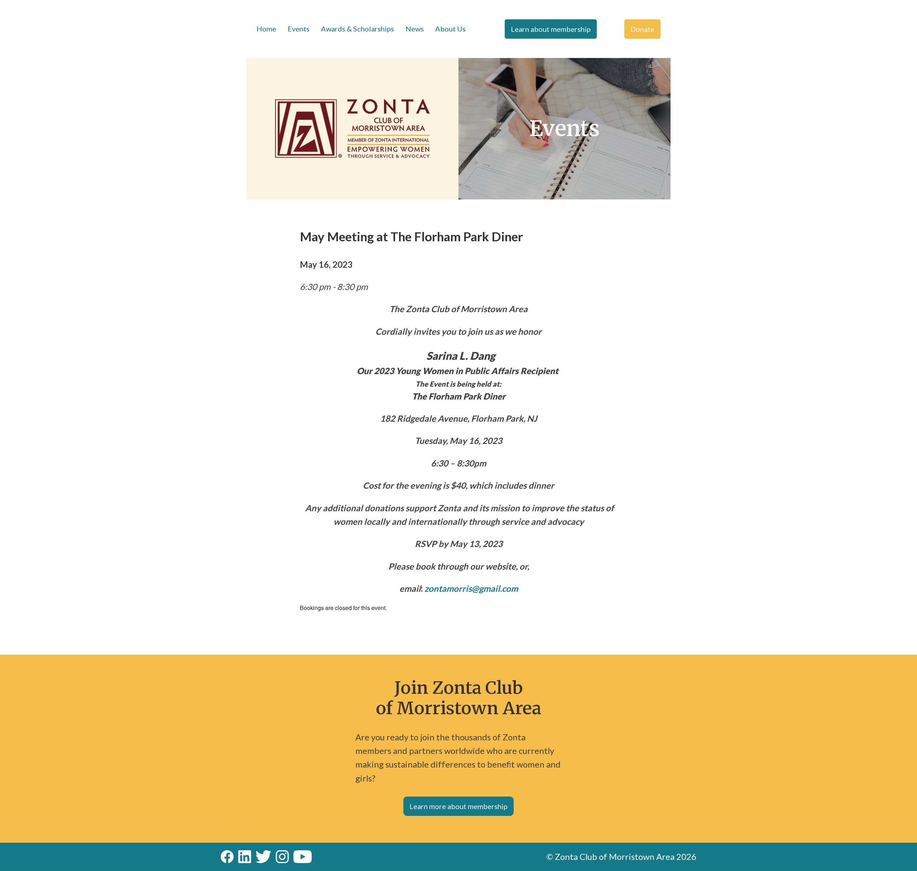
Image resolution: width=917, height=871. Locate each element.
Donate (642, 29)
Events (298, 28)
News (414, 28)
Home (266, 28)
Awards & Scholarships (357, 28)
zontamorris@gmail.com (471, 588)
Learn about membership (551, 29)
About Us (450, 28)
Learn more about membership (458, 806)
